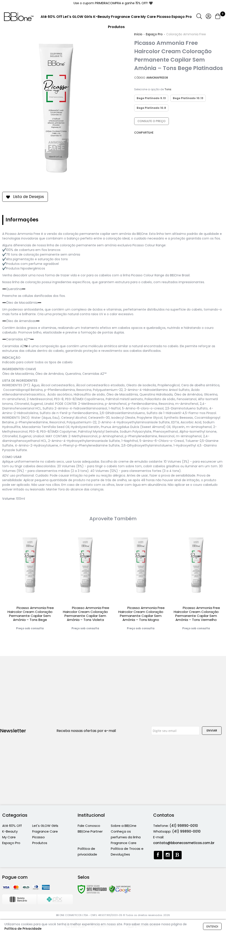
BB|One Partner (90, 831)
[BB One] (18, 16)
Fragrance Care (45, 831)
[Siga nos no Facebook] (158, 855)
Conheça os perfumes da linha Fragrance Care (126, 837)
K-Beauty (10, 831)
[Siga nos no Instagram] (167, 855)
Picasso (38, 837)
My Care (9, 837)
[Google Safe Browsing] (120, 889)
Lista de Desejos (28, 196)
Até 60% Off (12, 825)
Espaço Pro (11, 843)
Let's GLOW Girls (45, 825)
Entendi (212, 926)
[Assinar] (212, 730)
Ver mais (30, 628)
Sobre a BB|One (123, 825)
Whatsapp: (177, 831)
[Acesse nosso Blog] (177, 855)
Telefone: (175, 825)
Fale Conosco (89, 825)
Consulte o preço (151, 121)
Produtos (39, 843)
